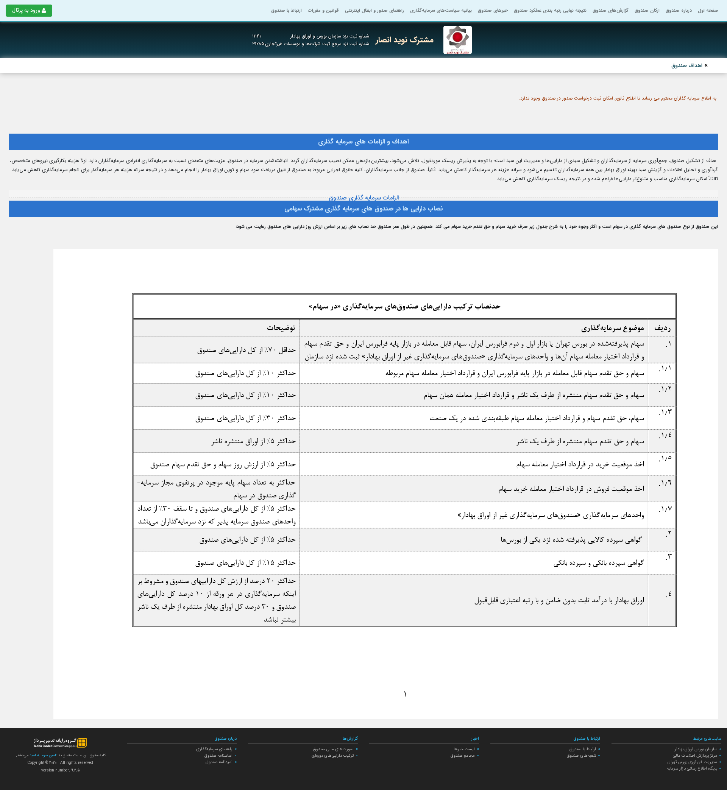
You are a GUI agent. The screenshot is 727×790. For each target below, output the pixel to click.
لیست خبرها (464, 749)
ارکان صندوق (647, 10)
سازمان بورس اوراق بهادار (696, 749)
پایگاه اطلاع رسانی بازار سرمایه (692, 768)
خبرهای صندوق (493, 10)
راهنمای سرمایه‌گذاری (214, 749)
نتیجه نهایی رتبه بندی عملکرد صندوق (550, 10)
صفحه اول (708, 10)
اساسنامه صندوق (218, 755)
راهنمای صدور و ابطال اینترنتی (374, 10)
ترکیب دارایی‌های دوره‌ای (333, 755)
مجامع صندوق (463, 755)
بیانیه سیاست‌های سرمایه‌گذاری (441, 10)
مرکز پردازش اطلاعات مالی (695, 755)
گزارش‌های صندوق (611, 10)
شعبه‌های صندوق (581, 755)
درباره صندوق (679, 10)
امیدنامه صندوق (219, 762)
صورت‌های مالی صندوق (333, 749)
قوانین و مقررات (323, 10)
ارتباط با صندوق (286, 10)
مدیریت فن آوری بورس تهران (692, 762)
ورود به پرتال (26, 10)
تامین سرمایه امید (43, 755)
